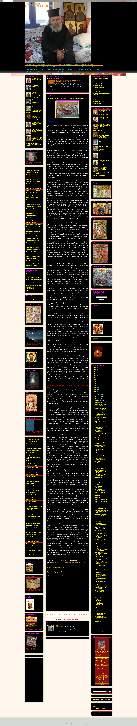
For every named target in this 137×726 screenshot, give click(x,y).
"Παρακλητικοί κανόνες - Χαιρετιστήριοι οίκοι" (64, 69)
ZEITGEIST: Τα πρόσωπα (101, 499)
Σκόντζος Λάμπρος (30, 299)
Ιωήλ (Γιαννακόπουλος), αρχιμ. (33, 481)
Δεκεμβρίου (98, 394)
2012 (95, 389)
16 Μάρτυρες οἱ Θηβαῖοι (103, 673)
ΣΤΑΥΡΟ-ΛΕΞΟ (53, 625)
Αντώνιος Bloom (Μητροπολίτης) (34, 279)
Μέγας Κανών (96, 99)
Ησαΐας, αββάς (29, 455)
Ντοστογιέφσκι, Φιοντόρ (32, 511)
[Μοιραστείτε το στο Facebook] (74, 560)
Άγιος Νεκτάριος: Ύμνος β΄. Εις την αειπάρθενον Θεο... (101, 532)
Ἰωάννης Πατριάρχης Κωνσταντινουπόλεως (101, 667)
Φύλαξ (106, 676)
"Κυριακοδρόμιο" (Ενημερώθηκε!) (63, 64)
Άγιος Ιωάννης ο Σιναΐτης (32, 222)
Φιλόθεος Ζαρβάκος (31, 534)
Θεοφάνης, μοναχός (31, 463)
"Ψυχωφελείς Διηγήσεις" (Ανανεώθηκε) (71, 71)
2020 (95, 377)
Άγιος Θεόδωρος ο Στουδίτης (33, 204)
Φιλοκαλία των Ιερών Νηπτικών (44, 64)
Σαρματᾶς (106, 672)
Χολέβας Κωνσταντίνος (31, 539)
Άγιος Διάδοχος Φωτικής (32, 186)
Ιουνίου (97, 623)
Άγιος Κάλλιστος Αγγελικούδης (33, 226)
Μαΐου (97, 625)
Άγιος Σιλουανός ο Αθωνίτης (33, 256)
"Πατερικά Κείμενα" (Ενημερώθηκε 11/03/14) (85, 64)
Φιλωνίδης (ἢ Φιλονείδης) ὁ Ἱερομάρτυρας (101, 679)
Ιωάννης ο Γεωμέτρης (31, 478)
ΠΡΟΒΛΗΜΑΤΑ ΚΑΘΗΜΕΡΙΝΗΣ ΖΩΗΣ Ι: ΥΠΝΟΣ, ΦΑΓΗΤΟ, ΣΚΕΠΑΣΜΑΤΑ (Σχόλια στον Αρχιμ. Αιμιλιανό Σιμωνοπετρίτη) (67, 81)
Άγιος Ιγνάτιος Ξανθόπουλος (33, 211)
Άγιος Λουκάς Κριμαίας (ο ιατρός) (34, 233)
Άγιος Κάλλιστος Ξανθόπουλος (33, 229)
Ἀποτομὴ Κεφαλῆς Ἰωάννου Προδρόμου (102, 651)
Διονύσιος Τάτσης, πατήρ (32, 450)
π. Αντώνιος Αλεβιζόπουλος (33, 541)
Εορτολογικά (56, 562)
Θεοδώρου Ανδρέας (31, 460)
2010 (95, 393)
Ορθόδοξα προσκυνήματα (85, 69)
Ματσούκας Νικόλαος (31, 499)
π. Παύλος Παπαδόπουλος (32, 548)
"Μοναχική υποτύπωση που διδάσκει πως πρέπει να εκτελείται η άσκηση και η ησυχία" (34, 109)
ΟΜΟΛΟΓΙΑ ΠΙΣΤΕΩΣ (42, 6)
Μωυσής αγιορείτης (31, 501)
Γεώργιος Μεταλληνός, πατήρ (33, 448)
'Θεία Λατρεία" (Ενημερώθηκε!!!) (55, 66)
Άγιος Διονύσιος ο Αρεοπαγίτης (33, 188)
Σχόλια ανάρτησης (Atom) (71, 619)
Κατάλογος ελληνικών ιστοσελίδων (101, 699)
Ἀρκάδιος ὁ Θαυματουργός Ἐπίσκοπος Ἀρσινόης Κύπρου (101, 654)
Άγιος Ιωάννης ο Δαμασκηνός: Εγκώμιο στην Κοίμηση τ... (101, 549)
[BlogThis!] (72, 560)
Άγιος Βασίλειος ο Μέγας (32, 172)
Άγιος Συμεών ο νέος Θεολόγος (33, 260)
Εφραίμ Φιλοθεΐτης (30, 452)
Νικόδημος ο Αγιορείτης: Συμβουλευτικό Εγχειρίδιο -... (101, 405)
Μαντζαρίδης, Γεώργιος (31, 497)
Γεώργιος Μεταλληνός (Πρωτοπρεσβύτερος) (31, 282)
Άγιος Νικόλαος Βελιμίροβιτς (33, 249)
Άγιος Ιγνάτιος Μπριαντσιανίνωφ (34, 208)
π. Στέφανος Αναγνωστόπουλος (34, 550)
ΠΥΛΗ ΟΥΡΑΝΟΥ (53, 79)
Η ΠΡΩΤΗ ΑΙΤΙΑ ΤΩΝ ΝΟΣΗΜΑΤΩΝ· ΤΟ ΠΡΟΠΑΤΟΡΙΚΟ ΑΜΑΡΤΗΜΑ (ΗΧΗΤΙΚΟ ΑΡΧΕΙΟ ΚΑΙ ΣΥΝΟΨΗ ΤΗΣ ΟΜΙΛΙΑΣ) (101, 170)
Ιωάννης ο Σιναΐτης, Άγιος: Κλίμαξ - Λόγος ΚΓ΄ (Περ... (101, 471)
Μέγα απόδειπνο (97, 96)
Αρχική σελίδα (30, 64)
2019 (95, 379)
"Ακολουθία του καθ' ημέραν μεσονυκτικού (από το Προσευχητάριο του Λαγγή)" (37, 117)
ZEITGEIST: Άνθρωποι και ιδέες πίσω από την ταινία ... (101, 503)
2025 (95, 367)
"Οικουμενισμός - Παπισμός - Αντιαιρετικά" (48, 71)
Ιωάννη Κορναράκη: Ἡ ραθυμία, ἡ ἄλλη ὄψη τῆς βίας (100, 410)
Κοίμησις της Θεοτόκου (67, 562)
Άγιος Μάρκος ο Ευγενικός (32, 238)
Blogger (86, 723)
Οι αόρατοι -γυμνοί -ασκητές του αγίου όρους (100, 442)
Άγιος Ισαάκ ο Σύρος (31, 215)
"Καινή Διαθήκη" (31, 71)
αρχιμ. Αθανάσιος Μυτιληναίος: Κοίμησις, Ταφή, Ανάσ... (101, 553)
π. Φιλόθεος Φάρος (31, 554)
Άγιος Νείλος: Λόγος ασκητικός (100, 438)
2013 (95, 387)
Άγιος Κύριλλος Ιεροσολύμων (33, 231)
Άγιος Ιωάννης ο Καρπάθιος (33, 220)
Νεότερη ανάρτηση (53, 614)
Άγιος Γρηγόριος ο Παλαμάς (33, 181)
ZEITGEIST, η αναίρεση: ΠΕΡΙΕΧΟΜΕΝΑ (101, 475)
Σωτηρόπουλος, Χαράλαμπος (33, 527)
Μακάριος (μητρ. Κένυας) (32, 494)
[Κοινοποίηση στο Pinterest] (76, 560)
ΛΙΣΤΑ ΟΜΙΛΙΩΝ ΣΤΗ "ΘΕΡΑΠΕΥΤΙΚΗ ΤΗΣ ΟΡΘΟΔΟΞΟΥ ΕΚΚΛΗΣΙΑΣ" (103, 148)
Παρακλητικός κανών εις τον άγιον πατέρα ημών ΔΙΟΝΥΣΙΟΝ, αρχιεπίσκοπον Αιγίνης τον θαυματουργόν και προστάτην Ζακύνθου (101, 127)
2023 (95, 371)
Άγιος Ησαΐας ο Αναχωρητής (33, 195)
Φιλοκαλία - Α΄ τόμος (71, 66)
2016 (95, 381)
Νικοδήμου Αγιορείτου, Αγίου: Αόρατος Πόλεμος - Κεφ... (100, 591)
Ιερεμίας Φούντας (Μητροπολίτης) (30, 288)
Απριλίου (97, 627)
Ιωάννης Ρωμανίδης (31, 476)
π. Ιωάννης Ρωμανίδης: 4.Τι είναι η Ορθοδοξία (101, 528)
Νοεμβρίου (98, 396)
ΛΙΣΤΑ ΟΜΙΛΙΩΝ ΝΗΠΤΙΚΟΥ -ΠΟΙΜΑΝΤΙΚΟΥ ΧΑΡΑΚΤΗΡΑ (99, 176)
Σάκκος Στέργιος (30, 520)
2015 (95, 383)
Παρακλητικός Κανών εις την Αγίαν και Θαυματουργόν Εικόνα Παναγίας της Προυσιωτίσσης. (37, 138)
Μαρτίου (97, 629)
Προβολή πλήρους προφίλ (99, 708)
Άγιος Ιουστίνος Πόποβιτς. (32, 213)
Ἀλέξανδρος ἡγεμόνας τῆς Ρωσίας (101, 677)
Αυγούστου (98, 402)
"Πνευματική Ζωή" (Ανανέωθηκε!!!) (35, 66)
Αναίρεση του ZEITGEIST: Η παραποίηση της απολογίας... (101, 479)
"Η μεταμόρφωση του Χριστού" (100, 595)
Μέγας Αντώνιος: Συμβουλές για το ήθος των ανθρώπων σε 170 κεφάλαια (33, 144)
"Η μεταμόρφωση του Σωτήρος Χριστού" (100, 579)
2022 (95, 373)
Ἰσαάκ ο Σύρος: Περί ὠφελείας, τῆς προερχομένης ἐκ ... (100, 446)
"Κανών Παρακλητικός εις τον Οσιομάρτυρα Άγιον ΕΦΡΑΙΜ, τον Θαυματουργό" (36, 95)
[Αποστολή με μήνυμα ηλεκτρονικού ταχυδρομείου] (70, 560)
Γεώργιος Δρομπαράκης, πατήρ (34, 446)
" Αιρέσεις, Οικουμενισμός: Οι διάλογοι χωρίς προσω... (100, 604)
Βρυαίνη (96, 673)
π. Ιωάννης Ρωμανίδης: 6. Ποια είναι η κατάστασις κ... (101, 571)
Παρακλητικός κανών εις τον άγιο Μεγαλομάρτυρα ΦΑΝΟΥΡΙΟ (36, 80)
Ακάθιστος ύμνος (97, 103)
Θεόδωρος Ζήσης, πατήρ (32, 465)
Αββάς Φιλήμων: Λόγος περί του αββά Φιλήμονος (100, 599)
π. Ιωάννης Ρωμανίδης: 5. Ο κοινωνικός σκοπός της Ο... (101, 545)
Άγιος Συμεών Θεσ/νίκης (32, 258)
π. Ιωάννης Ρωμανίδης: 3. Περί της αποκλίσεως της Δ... (101, 511)
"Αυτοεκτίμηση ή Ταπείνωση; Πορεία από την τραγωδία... (100, 524)
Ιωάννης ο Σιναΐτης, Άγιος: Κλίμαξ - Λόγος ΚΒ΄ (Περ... (101, 414)
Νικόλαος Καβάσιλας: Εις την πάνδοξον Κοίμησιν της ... (101, 540)
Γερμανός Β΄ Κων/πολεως (32, 443)
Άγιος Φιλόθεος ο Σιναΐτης (32, 263)
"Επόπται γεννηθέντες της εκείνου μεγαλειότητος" (100, 583)
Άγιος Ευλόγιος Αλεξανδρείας (33, 190)
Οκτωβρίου (98, 398)
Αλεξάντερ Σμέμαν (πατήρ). (32, 277)
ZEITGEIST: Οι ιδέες (99, 495)
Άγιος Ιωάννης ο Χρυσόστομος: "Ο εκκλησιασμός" (100, 613)
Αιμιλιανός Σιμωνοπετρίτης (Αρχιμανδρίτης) (32, 274)
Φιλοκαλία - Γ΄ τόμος (97, 66)
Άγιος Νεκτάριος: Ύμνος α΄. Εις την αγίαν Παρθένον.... (101, 536)
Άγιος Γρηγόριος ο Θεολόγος (33, 177)
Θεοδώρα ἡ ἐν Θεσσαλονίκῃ (102, 652)
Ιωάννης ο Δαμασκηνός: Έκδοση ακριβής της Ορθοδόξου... (101, 587)
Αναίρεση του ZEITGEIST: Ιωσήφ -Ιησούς (101, 487)
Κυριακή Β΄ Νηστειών (98, 91)
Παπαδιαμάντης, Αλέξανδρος (33, 516)
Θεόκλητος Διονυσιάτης (32, 467)
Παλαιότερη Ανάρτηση (80, 614)
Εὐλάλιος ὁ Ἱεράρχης (100, 674)
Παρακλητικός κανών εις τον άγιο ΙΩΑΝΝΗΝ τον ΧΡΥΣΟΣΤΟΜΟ (36, 124)
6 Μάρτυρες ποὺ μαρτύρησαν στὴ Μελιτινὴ (101, 671)
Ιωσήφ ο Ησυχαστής (31, 483)
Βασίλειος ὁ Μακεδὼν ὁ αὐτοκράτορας (101, 655)
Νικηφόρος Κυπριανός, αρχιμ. (33, 503)
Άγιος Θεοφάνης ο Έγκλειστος (33, 199)
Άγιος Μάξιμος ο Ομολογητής (33, 235)
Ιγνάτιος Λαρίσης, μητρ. (32, 469)
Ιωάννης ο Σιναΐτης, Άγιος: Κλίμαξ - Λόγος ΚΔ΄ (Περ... (101, 558)
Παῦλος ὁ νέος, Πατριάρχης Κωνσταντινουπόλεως (101, 669)
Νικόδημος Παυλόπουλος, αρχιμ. (34, 506)
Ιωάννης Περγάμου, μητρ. (32, 474)
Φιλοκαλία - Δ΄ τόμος (32, 69)
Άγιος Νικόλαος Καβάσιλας (32, 251)
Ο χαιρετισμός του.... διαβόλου (100, 450)
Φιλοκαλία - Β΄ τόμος (84, 66)
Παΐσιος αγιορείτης (30, 514)
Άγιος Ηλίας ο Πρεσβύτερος (33, 192)
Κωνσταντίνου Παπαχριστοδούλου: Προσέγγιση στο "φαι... (101, 507)
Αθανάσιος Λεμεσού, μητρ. (32, 439)
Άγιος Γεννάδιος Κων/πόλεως (33, 174)
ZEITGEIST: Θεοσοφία (100, 497)
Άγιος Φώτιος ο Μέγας (31, 265)
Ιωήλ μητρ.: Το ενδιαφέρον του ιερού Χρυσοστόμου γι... (101, 462)
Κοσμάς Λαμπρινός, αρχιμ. (32, 490)
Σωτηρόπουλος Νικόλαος (32, 525)
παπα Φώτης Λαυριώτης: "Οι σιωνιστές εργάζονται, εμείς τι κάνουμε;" (36, 88)
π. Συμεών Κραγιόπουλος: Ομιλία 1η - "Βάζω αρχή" (101, 520)
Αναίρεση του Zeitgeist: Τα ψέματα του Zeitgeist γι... (101, 483)
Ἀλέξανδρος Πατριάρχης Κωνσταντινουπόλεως (102, 666)
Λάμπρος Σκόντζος (79, 562)
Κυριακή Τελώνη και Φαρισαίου (100, 78)
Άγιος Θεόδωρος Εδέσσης (32, 202)
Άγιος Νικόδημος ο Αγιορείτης (33, 247)
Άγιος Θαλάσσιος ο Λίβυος (32, 197)
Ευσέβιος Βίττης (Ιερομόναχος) (33, 285)
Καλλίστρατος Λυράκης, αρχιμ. (33, 485)
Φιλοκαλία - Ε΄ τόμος (45, 69)
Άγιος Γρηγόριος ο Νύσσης (32, 179)
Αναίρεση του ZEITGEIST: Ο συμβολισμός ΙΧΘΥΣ (101, 490)
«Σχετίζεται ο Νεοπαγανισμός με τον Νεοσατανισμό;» (101, 467)
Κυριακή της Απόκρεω (98, 83)
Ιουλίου (97, 621)
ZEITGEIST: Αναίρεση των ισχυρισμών (101, 493)
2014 (95, 385)
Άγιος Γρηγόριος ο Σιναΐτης (32, 183)
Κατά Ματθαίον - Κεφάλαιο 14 (99, 431)
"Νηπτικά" (96, 69)
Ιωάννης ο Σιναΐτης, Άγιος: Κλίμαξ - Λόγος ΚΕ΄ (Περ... (101, 617)
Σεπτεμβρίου (98, 400)
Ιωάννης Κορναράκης (31, 472)
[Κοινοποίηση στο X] (73, 560)
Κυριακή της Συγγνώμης (98, 101)
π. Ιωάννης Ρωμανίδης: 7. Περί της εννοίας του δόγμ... (101, 609)
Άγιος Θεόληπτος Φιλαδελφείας (33, 206)
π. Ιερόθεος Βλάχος (31, 545)
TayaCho (77, 723)
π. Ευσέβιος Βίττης (30, 543)
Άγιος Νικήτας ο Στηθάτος (32, 242)
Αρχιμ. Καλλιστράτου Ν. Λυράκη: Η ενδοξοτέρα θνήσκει (101, 562)
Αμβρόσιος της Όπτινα (31, 441)
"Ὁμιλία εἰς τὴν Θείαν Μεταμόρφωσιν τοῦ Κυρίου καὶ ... (100, 575)
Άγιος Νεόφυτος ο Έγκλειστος (33, 240)
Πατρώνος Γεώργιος (31, 518)
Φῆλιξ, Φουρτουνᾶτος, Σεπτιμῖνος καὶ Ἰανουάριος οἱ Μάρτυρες (101, 675)
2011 (95, 391)
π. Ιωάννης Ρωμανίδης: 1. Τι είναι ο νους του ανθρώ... (101, 423)
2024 (95, 369)
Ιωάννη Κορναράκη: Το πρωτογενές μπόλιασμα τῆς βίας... (101, 418)
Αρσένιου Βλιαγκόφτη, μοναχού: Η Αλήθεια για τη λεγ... (101, 516)
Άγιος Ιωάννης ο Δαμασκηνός (33, 217)
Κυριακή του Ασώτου (98, 80)
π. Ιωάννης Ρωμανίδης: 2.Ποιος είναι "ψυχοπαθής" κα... (100, 454)
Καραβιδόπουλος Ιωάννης (32, 488)
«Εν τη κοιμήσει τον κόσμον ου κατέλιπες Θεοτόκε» (100, 566)
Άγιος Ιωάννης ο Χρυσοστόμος (33, 224)
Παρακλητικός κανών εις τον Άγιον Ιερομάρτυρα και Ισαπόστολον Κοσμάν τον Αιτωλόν (104, 112)
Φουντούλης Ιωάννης (31, 536)
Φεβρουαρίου (98, 631)
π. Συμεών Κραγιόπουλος (32, 552)
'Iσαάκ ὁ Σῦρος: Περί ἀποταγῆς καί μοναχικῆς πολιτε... (100, 458)
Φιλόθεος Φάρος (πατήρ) (32, 290)
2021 (95, 375)
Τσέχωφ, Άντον (29, 530)
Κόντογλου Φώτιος (30, 492)
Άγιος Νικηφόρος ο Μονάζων (33, 245)
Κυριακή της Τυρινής (98, 85)
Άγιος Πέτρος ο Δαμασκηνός (33, 254)
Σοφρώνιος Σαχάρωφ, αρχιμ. (33, 523)
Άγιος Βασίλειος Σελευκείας (32, 170)
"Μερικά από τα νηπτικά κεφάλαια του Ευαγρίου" (36, 101)
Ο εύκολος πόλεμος (59, 626)
